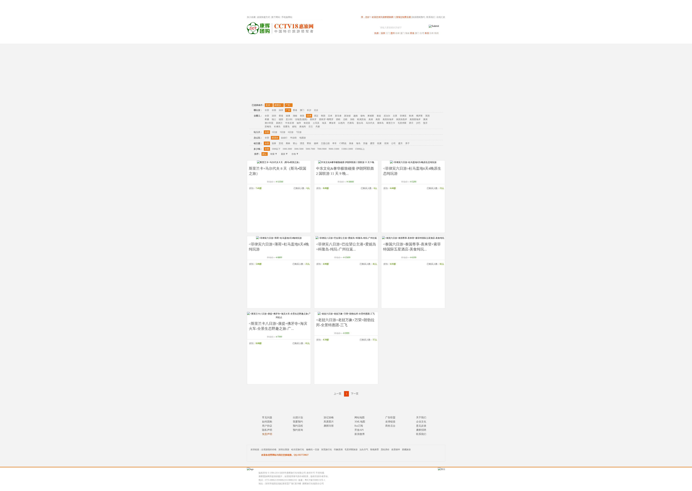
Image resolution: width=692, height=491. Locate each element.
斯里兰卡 (390, 123)
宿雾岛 (286, 126)
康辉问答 (329, 425)
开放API (359, 430)
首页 (295, 40)
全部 (267, 110)
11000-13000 (347, 149)
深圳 (281, 110)
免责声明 (267, 434)
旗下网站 (275, 17)
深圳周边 (325, 40)
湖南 (295, 116)
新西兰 (279, 123)
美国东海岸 (388, 119)
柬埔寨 (370, 116)
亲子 (407, 143)
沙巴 (418, 123)
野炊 (309, 143)
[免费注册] (406, 17)
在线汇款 (440, 17)
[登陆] (398, 17)
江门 (388, 33)
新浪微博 (359, 434)
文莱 (395, 116)
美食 (351, 143)
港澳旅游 (374, 40)
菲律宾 (403, 116)
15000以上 (360, 149)
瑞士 (274, 119)
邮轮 (294, 126)
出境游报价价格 (268, 449)
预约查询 (298, 430)
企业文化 (421, 421)
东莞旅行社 (326, 449)
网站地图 (359, 417)
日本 (431, 33)
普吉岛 (360, 123)
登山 (295, 143)
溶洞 (386, 143)
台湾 (422, 33)
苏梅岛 (268, 126)
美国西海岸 (415, 119)
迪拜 (299, 123)
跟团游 (278, 105)
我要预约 (298, 421)
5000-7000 (310, 149)
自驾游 (405, 40)
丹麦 (318, 126)
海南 (407, 33)
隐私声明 (267, 430)
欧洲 (411, 116)
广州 (288, 105)
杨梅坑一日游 (312, 449)
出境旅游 (390, 40)
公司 (393, 143)
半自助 (293, 137)
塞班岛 (380, 123)
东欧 (352, 119)
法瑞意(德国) (301, 119)
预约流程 (298, 425)
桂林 (397, 33)
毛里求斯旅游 (351, 449)
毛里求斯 (402, 123)
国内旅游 (358, 40)
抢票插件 (395, 449)
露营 (372, 143)
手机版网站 (286, 17)
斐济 (425, 123)
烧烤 (316, 143)
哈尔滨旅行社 (297, 449)
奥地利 (302, 126)
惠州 (393, 33)
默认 (264, 154)
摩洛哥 (332, 123)
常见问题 (267, 417)
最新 (283, 154)
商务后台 (390, 425)
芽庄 (411, 123)
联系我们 (430, 17)
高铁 (288, 143)
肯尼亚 (307, 123)
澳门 (417, 33)
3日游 (274, 132)
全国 (274, 110)
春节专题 (309, 40)
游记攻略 (329, 417)
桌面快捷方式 (263, 17)
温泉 (383, 33)
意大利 (289, 119)
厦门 (402, 33)
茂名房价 (385, 449)
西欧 (338, 119)
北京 (316, 110)
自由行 (284, 137)
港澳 (288, 116)
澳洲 (425, 119)
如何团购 (267, 421)
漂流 (302, 143)
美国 (378, 119)
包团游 (302, 137)
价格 (294, 154)
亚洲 (269, 105)
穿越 (365, 143)
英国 (427, 116)
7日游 (298, 132)
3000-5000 (298, 149)
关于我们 (421, 417)
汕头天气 (364, 449)
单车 (334, 143)
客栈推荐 (374, 449)
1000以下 (276, 149)
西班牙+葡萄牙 (326, 119)
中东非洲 (289, 123)
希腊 (267, 119)
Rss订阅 (358, 425)
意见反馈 (421, 425)
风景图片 (329, 421)
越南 (355, 116)
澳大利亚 (269, 123)
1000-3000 (287, 149)
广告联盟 (390, 417)
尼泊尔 (387, 116)
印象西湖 (338, 449)
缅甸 (362, 116)
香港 (412, 33)
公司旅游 (436, 40)
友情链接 (390, 421)
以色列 (341, 123)
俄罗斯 (419, 116)
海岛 (358, 143)
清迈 (316, 116)
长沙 (309, 110)
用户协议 (267, 425)
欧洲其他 (361, 119)
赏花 (281, 143)
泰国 (427, 33)
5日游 (282, 132)
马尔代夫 (370, 123)
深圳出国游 (283, 449)
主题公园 (325, 143)
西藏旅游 (406, 449)
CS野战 (342, 143)
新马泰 (338, 116)
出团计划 (298, 417)
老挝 (379, 116)
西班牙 (313, 119)
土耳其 (316, 123)
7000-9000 (322, 149)
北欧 (345, 119)
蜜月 (400, 143)
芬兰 (311, 126)
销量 (272, 154)
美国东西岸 (401, 119)
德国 (281, 119)
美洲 (371, 119)
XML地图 (359, 421)
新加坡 (347, 116)
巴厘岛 (350, 123)
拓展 (379, 143)
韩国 (436, 33)
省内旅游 (342, 40)
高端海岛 (420, 40)
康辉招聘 (421, 430)
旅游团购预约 (418, 17)
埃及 (324, 123)
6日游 (290, 132)
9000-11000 (334, 149)
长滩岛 (277, 126)
